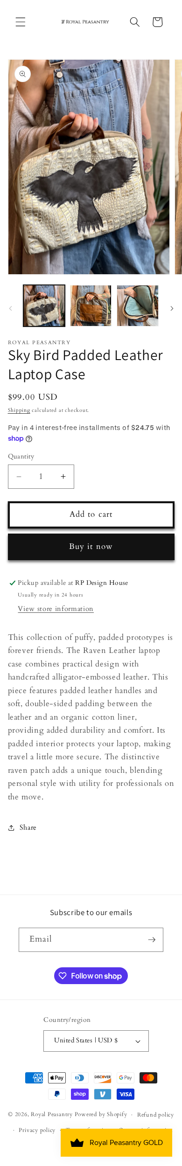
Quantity (21, 456)
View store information (56, 609)
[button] (20, 22)
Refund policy (155, 1114)
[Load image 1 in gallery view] (44, 305)
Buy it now (91, 546)
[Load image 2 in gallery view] (91, 305)
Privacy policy (37, 1130)
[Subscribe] (151, 940)
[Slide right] (171, 308)
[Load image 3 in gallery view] (137, 305)
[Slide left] (10, 308)
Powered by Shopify (101, 1114)
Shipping (19, 410)
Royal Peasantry (52, 1114)
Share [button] (28, 828)
